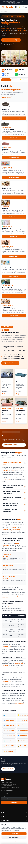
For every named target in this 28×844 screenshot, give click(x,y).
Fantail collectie (7, 44)
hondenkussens (5, 28)
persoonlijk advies (19, 703)
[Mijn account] (26, 7)
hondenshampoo (21, 30)
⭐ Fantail (14, 79)
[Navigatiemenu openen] (15, 7)
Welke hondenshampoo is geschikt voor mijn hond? (10, 504)
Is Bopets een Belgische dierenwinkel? (9, 510)
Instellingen (14, 840)
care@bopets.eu (15, 787)
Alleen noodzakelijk (14, 837)
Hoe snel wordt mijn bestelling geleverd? (11, 498)
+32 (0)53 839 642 (5, 787)
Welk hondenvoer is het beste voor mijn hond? (11, 492)
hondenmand (6, 479)
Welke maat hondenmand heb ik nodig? (11, 463)
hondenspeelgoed (6, 30)
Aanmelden (14, 802)
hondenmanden (14, 26)
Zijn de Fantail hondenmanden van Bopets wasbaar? (12, 486)
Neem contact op (8, 768)
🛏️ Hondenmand (6, 79)
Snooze (5, 556)
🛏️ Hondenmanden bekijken (11, 40)
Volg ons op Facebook (7, 790)
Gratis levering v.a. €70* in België (8, 1)
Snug (13, 470)
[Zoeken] (23, 7)
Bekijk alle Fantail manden (10, 363)
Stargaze (6, 578)
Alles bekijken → (6, 97)
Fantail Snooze (6, 470)
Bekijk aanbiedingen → (10, 444)
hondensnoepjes (19, 663)
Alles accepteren (14, 833)
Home (2, 11)
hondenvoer (20, 28)
